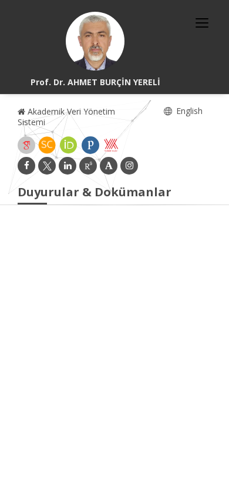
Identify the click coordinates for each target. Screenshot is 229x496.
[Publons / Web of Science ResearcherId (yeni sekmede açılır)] (90, 145)
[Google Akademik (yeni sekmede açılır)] (26, 145)
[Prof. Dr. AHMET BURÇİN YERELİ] (95, 41)
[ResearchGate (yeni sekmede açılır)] (88, 166)
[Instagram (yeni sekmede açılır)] (129, 166)
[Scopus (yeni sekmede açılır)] (47, 145)
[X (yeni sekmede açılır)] (47, 166)
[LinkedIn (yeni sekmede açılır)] (67, 166)
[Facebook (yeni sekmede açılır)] (26, 166)
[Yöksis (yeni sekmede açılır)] (111, 145)
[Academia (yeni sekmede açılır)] (108, 166)
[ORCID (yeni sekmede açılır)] (69, 145)
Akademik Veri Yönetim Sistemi (66, 117)
